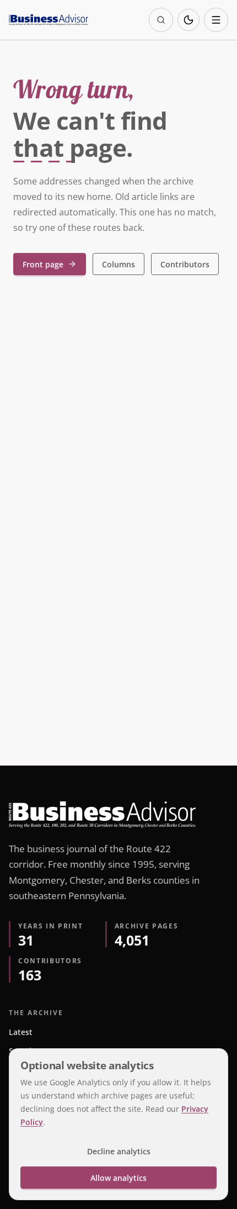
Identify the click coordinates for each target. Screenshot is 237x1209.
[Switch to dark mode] (188, 20)
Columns (118, 264)
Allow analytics (118, 1178)
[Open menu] (216, 20)
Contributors (184, 264)
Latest (21, 1032)
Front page (43, 264)
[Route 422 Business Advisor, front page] (48, 19)
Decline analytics (118, 1151)
